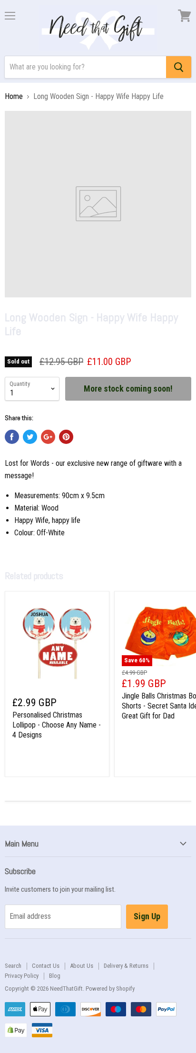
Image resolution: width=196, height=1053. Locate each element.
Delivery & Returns (126, 965)
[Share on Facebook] (12, 437)
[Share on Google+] (48, 437)
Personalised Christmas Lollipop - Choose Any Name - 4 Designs (56, 724)
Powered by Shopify (110, 988)
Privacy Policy (22, 975)
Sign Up (147, 916)
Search (13, 965)
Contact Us (45, 965)
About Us (81, 965)
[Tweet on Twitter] (30, 437)
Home (14, 96)
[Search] (178, 67)
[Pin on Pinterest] (66, 437)
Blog (54, 975)
